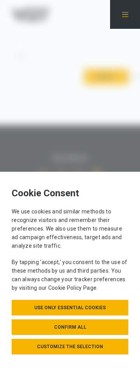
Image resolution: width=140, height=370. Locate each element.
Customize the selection (70, 346)
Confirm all (70, 327)
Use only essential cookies (70, 307)
